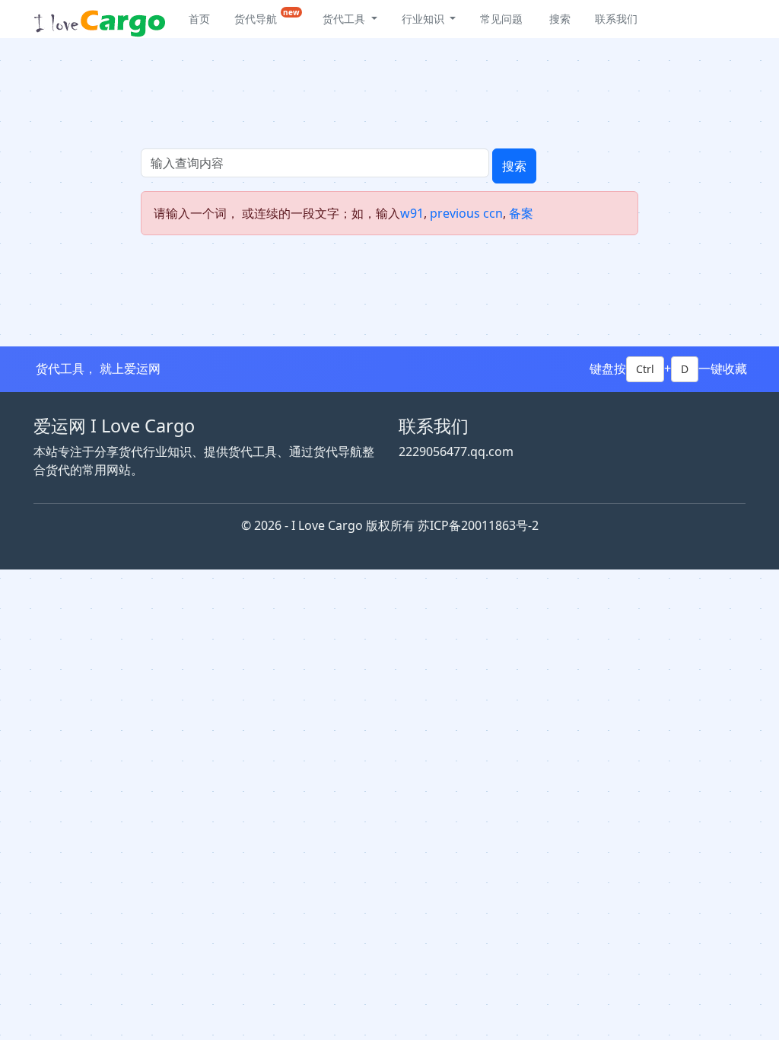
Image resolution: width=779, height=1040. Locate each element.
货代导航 (267, 16)
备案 (521, 213)
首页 (199, 18)
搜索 (514, 166)
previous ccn (466, 213)
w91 (412, 213)
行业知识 (424, 18)
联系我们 (616, 18)
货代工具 (345, 18)
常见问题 (501, 18)
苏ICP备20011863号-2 (478, 525)
